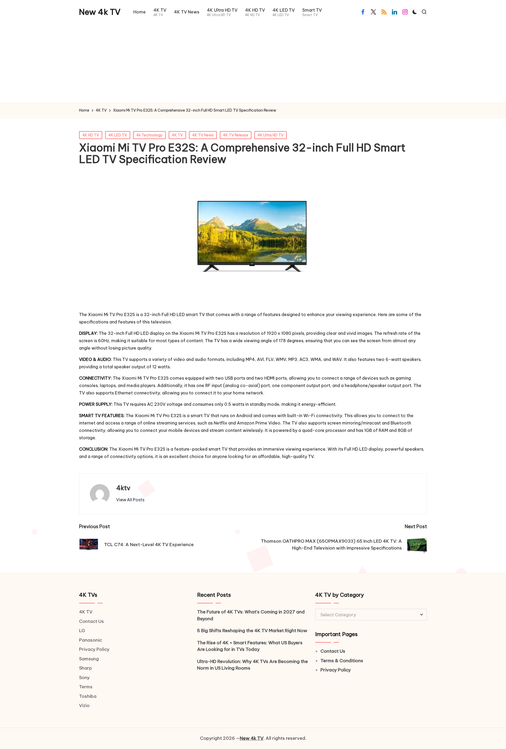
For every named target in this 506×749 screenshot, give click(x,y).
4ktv (123, 488)
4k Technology (149, 135)
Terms (86, 687)
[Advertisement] (253, 63)
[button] (130, 500)
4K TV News (203, 135)
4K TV (177, 135)
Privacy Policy (94, 649)
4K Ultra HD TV (270, 135)
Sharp (85, 668)
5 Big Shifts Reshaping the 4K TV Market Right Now (252, 630)
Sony (84, 677)
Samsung (89, 659)
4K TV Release (235, 135)
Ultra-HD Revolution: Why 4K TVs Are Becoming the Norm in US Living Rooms (252, 665)
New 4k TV (99, 12)
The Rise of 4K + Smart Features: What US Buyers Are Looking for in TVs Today (250, 646)
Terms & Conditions (341, 661)
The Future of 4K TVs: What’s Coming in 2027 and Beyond (251, 615)
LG (82, 630)
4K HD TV (90, 135)
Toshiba (87, 696)
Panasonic (90, 640)
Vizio (84, 705)
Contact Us (91, 621)
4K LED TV (117, 135)
